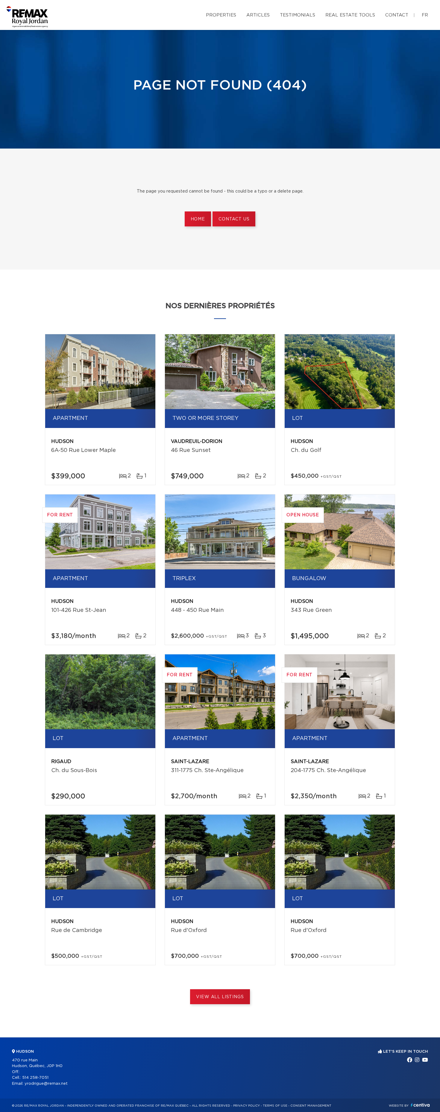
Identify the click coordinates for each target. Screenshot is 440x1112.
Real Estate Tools (350, 15)
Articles (258, 15)
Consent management (310, 1105)
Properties (221, 15)
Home (198, 219)
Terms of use (275, 1105)
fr (425, 15)
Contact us (234, 219)
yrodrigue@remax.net (46, 1084)
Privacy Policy (246, 1105)
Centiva (420, 1105)
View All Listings (220, 997)
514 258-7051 (35, 1078)
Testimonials (297, 15)
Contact (396, 15)
